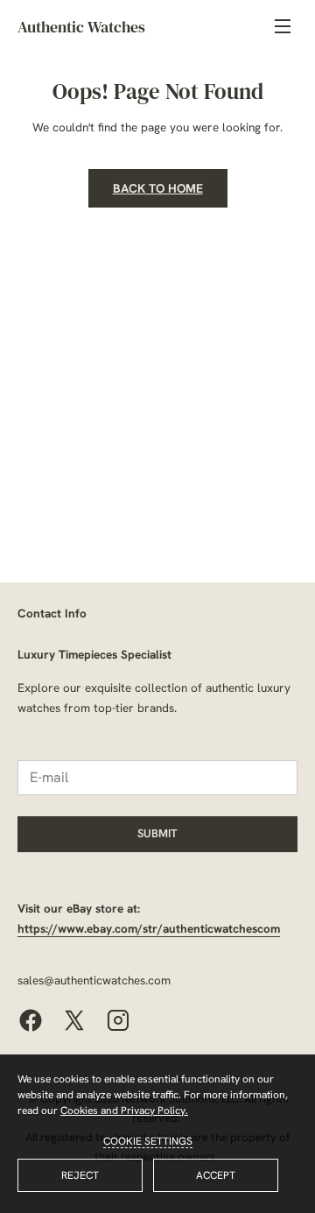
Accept (215, 1175)
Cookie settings (147, 1141)
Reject (80, 1175)
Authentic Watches (81, 27)
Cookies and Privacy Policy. (124, 1111)
